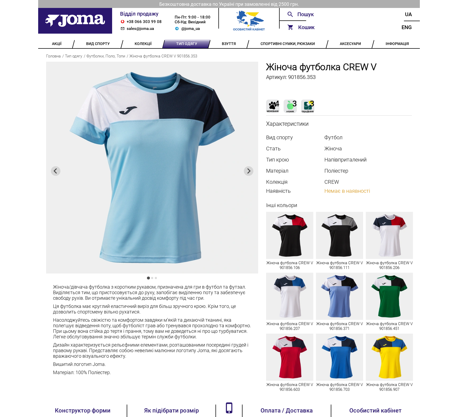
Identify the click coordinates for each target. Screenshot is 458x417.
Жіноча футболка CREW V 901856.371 (339, 326)
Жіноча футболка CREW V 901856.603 (289, 387)
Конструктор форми (83, 410)
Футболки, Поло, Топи (105, 56)
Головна (53, 56)
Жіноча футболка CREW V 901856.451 (389, 326)
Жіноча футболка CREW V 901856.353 (163, 56)
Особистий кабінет (375, 410)
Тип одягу (73, 56)
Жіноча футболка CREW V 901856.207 (289, 326)
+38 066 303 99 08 (144, 21)
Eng (407, 27)
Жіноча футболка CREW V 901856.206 (389, 265)
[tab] (148, 277)
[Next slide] (248, 171)
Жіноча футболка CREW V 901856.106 (289, 265)
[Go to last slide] (55, 171)
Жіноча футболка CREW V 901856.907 (389, 387)
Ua (408, 14)
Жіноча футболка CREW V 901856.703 (339, 387)
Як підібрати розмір (171, 410)
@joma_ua (190, 28)
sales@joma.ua (140, 28)
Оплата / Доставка (287, 410)
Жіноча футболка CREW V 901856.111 (339, 265)
